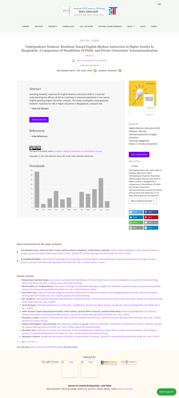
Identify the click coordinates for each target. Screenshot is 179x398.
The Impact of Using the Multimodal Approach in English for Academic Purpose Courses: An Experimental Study (107, 286)
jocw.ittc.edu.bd (125, 389)
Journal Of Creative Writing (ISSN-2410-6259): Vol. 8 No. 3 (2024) (101, 253)
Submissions (68, 26)
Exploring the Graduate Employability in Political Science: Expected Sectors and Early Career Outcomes (86, 299)
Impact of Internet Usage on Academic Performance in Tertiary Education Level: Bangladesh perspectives (88, 292)
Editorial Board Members (110, 26)
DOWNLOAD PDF (39, 119)
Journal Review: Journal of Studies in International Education (70, 336)
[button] (136, 212)
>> (38, 342)
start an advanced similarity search (47, 347)
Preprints (52, 26)
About (130, 26)
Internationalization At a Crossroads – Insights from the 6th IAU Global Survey (74, 305)
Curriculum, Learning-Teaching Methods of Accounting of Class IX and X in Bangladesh (90, 280)
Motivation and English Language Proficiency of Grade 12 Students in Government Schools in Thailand (105, 324)
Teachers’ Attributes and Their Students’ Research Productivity (70, 317)
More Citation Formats (142, 201)
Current (25, 26)
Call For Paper (86, 26)
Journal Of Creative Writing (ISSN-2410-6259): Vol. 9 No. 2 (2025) (100, 314)
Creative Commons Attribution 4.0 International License (78, 151)
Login (142, 26)
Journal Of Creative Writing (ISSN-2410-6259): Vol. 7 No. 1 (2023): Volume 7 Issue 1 (67, 262)
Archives (39, 26)
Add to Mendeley (139, 154)
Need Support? (166, 392)
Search (154, 26)
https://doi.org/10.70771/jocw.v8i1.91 (91, 60)
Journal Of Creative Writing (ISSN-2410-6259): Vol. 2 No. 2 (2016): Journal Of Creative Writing (64, 333)
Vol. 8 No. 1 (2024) (89, 40)
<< (18, 342)
